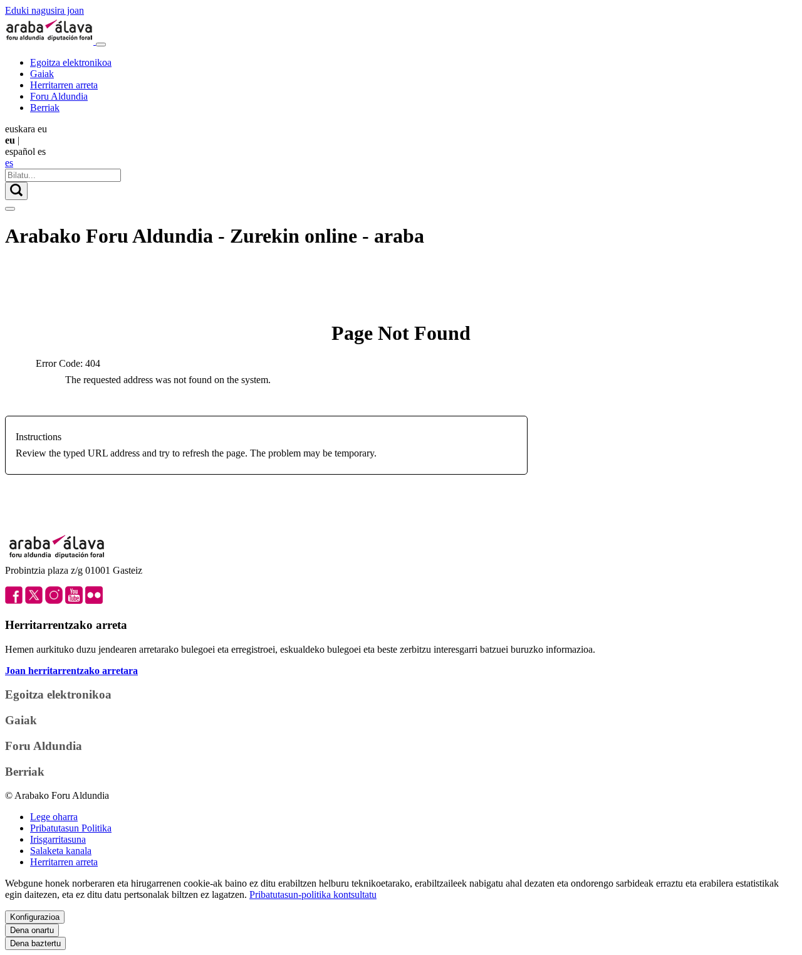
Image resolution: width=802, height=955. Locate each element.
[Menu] (101, 44)
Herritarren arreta (64, 85)
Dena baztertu (35, 943)
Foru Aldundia (59, 96)
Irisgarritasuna (58, 839)
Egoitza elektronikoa (71, 62)
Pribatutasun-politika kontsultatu (313, 894)
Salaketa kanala (60, 850)
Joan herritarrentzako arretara (71, 670)
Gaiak (42, 73)
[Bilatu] (16, 191)
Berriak (45, 107)
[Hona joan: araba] (50, 41)
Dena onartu (32, 930)
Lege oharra (54, 816)
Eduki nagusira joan (44, 10)
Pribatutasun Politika (71, 828)
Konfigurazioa (35, 917)
